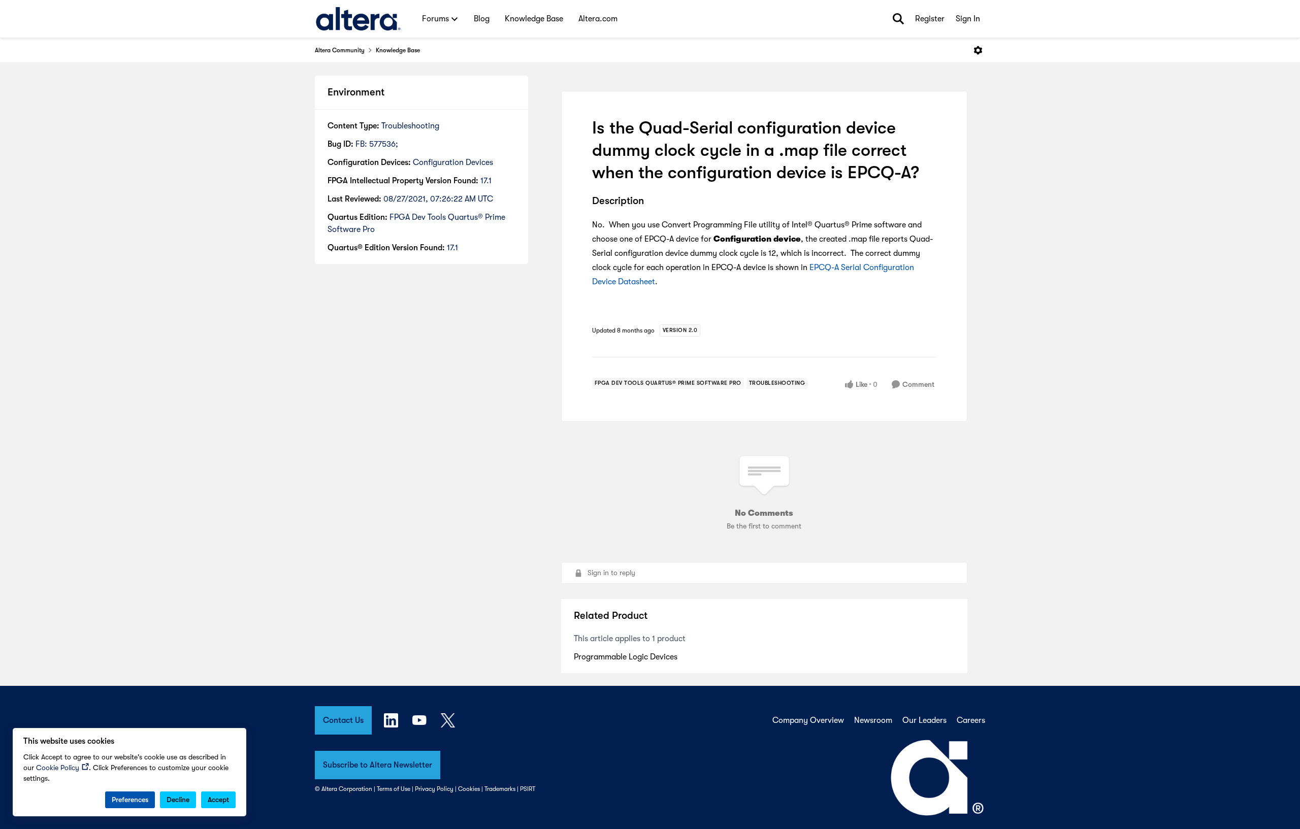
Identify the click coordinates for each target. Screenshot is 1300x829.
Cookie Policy (57, 768)
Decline (178, 799)
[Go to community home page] (358, 18)
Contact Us (343, 720)
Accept (218, 799)
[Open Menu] (978, 50)
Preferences (130, 799)
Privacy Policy (434, 788)
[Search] (898, 19)
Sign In (968, 18)
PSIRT (527, 788)
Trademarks (499, 788)
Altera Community (340, 50)
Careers (971, 720)
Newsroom (873, 720)
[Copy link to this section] (651, 201)
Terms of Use (393, 788)
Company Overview (808, 720)
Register (930, 18)
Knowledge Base (398, 50)
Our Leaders (924, 720)
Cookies (469, 788)
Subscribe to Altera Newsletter (377, 765)
